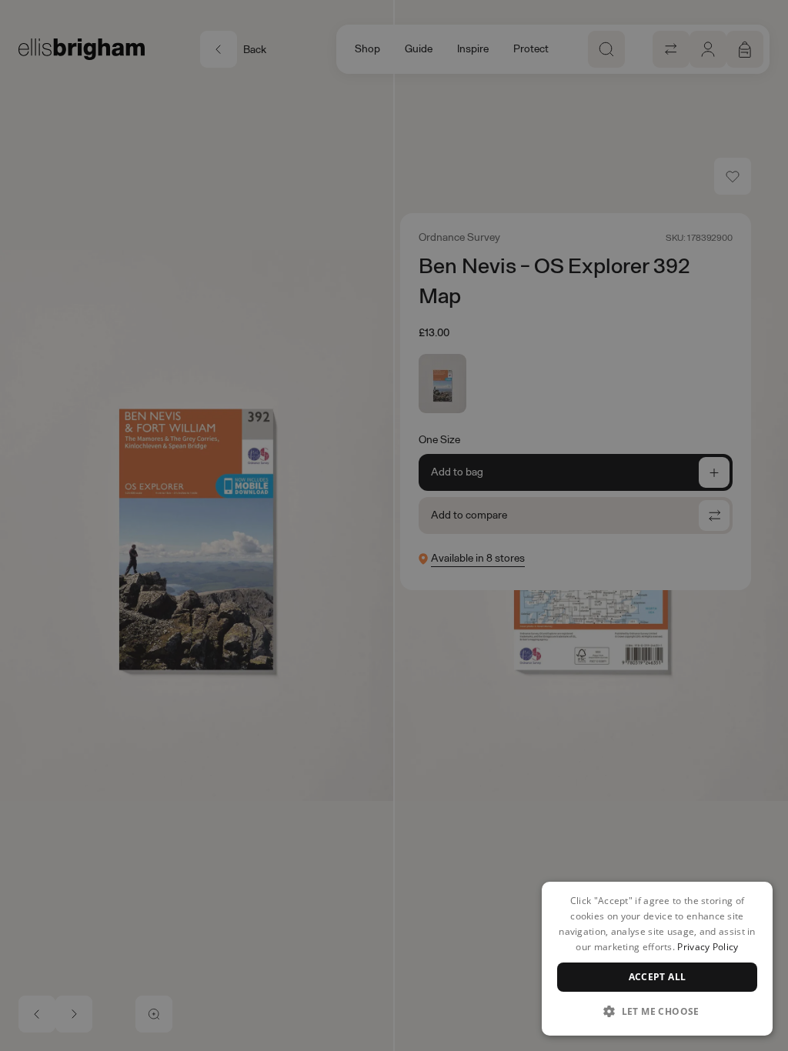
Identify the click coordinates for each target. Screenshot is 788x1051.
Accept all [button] (657, 976)
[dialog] (657, 959)
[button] (657, 1011)
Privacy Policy (707, 946)
